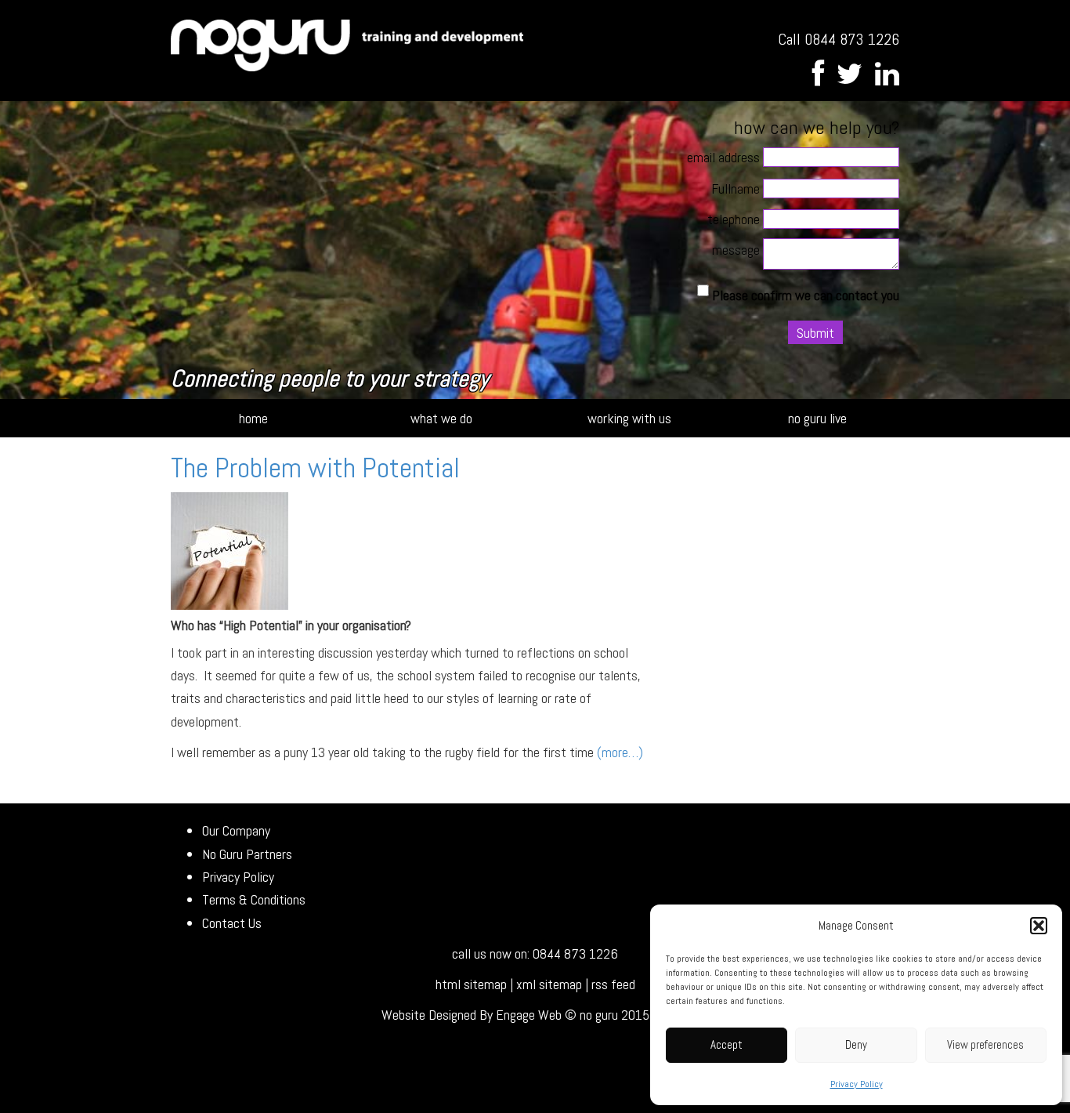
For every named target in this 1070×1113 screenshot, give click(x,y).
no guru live (817, 418)
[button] (1039, 926)
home (253, 418)
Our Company (236, 830)
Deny (856, 1044)
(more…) (620, 752)
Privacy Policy (856, 1084)
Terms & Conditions (253, 899)
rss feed (613, 984)
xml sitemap (549, 984)
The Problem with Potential (315, 468)
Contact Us (232, 923)
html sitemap (471, 984)
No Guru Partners (247, 854)
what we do (441, 418)
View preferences (985, 1044)
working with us (629, 418)
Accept (726, 1044)
